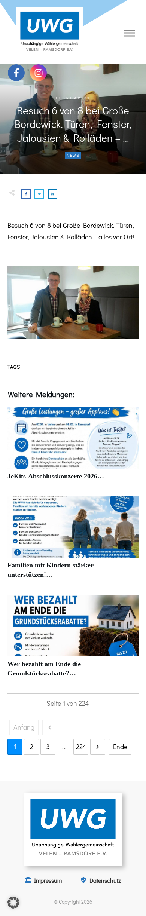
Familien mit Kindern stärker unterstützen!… (73, 541)
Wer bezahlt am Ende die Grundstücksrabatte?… (73, 640)
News (73, 155)
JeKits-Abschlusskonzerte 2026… (73, 447)
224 (81, 746)
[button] (13, 902)
